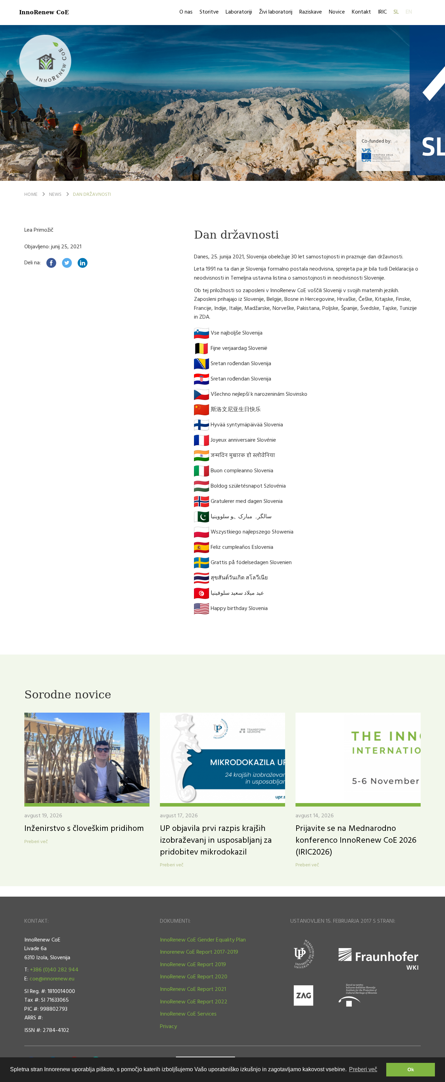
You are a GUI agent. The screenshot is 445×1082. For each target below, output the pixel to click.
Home (31, 195)
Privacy (168, 1026)
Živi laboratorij (275, 12)
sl (396, 12)
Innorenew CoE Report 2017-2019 (199, 952)
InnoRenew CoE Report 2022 (193, 1002)
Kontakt (361, 12)
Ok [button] (410, 1069)
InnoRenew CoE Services (188, 1014)
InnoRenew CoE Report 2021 (193, 989)
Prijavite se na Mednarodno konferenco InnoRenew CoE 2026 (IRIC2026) (356, 840)
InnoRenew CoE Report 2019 (193, 964)
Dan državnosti (92, 195)
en (409, 12)
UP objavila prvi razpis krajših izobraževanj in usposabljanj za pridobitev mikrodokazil (216, 840)
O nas (186, 12)
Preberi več (36, 842)
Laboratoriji (239, 12)
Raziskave (310, 12)
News (55, 195)
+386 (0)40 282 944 (54, 970)
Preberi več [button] (363, 1069)
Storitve (209, 12)
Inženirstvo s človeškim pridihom (84, 828)
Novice (337, 12)
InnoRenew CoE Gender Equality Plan (203, 940)
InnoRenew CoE (44, 12)
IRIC (382, 12)
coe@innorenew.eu (52, 979)
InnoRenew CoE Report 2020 (193, 976)
